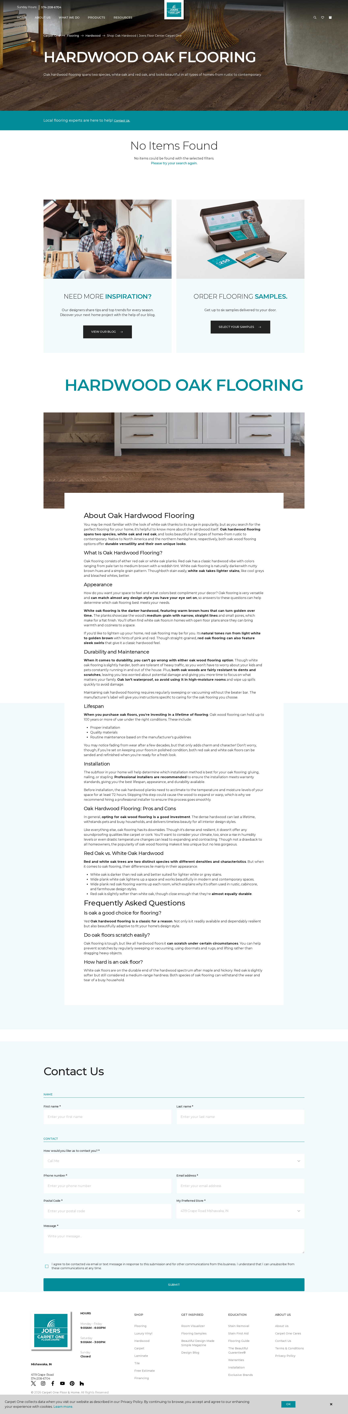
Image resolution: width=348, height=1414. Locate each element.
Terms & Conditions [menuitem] (289, 1348)
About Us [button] (43, 17)
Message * (51, 1225)
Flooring (73, 35)
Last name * (184, 1106)
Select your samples (236, 327)
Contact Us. (122, 120)
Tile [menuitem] (137, 1363)
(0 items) (330, 17)
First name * (52, 1106)
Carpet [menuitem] (139, 1348)
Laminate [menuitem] (141, 1356)
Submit (174, 1285)
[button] (315, 17)
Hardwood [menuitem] (141, 1341)
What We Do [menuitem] (69, 17)
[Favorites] (322, 17)
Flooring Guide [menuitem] (239, 1341)
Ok (288, 1404)
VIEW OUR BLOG (103, 332)
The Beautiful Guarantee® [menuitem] (238, 1350)
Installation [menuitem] (236, 1367)
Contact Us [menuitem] (283, 1341)
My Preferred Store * (190, 1200)
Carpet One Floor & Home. (61, 1392)
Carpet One (52, 35)
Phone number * (55, 1175)
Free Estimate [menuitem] (144, 1371)
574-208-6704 (51, 7)
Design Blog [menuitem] (190, 1352)
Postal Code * (53, 1200)
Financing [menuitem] (141, 1378)
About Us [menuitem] (282, 1326)
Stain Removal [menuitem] (238, 1326)
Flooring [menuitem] (140, 1326)
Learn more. (63, 1407)
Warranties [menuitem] (236, 1360)
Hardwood (92, 35)
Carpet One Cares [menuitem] (288, 1333)
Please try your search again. (174, 163)
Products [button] (96, 17)
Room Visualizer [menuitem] (193, 1326)
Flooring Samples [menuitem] (194, 1333)
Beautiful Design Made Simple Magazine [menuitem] (197, 1343)
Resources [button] (123, 17)
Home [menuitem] (22, 17)
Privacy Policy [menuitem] (285, 1356)
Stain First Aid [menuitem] (238, 1333)
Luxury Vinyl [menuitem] (143, 1333)
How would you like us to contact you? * (71, 1150)
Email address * (187, 1175)
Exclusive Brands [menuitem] (240, 1375)
